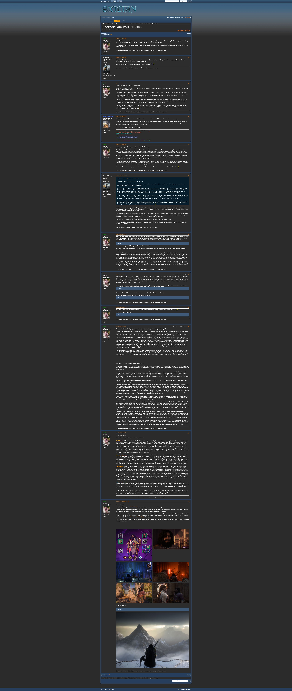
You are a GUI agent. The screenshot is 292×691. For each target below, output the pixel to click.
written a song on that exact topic (136, 517)
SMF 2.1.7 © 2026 (103, 689)
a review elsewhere (134, 507)
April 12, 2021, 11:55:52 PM (121, 116)
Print (188, 34)
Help (179, 689)
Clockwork (106, 57)
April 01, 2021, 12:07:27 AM (121, 38)
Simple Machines (111, 689)
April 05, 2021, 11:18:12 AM (121, 57)
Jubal (104, 38)
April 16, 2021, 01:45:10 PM (121, 234)
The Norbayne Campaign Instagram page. (125, 131)
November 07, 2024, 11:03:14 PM (122, 501)
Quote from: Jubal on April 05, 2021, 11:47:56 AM (128, 178)
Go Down (104, 34)
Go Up (103, 674)
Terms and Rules (184, 689)
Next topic (187, 30)
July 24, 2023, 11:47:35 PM (121, 326)
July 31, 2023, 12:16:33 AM (121, 432)
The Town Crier (187, 17)
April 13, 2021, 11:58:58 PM (121, 144)
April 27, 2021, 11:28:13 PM (121, 307)
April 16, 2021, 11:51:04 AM (121, 175)
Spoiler (119, 243)
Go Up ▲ (190, 689)
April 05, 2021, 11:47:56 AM (121, 83)
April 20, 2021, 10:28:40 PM (121, 274)
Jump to (170, 680)
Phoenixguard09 (108, 116)
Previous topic (180, 30)
